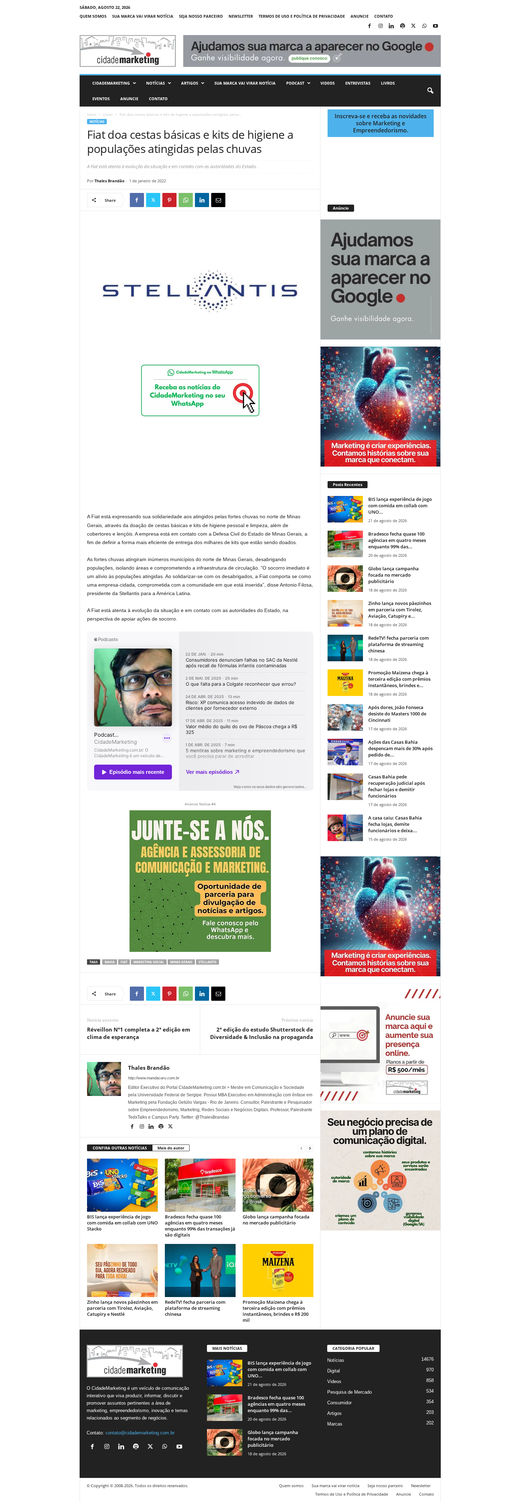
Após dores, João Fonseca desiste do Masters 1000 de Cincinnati (397, 713)
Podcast (295, 83)
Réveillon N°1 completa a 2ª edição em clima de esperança (138, 1033)
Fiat (124, 962)
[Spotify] (402, 26)
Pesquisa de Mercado (349, 1392)
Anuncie (360, 16)
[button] (430, 91)
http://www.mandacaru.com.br (153, 1078)
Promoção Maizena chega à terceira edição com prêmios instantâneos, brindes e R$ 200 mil (275, 1311)
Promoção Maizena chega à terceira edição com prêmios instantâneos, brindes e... (399, 679)
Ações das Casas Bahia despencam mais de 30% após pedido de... (400, 748)
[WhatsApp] (424, 26)
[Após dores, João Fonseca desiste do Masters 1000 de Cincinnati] (345, 717)
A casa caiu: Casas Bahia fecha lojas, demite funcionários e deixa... (395, 824)
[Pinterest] (169, 200)
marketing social (148, 962)
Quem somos (93, 16)
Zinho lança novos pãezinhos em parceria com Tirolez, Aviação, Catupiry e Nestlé (122, 1308)
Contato (383, 16)
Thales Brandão (109, 180)
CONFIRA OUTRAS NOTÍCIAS (120, 1147)
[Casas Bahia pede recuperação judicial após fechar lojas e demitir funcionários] (345, 786)
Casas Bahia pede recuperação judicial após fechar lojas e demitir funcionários (396, 786)
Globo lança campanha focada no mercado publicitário (276, 1219)
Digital (333, 1370)
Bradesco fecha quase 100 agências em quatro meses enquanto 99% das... (397, 540)
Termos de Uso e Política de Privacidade (302, 16)
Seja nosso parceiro (201, 16)
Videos (327, 83)
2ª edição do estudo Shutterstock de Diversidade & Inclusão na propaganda (261, 1033)
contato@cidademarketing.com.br (139, 1432)
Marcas (334, 1424)
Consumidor (339, 1402)
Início (91, 114)
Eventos (101, 98)
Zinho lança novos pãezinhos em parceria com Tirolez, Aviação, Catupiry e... (399, 609)
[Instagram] (380, 26)
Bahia (110, 962)
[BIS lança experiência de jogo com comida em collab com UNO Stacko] (122, 1185)
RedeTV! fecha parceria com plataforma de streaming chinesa (195, 1308)
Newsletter (241, 16)
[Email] (218, 200)
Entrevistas (357, 83)
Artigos (189, 83)
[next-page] (309, 1148)
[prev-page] (301, 1148)
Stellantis (207, 962)
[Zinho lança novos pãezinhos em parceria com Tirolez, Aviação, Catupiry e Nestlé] (122, 1270)
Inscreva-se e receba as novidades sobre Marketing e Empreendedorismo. (381, 123)
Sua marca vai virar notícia (142, 16)
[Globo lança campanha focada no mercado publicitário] (278, 1185)
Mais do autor (170, 1147)
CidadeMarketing (111, 83)
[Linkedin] (391, 26)
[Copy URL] (251, 200)
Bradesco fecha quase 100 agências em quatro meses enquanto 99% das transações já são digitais (200, 1225)
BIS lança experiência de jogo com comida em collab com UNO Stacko (122, 1222)
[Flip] (234, 200)
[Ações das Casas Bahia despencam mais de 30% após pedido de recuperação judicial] (345, 752)
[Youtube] (435, 26)
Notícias (155, 83)
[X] (413, 26)
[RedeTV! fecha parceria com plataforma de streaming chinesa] (200, 1270)
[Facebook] (369, 26)
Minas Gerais (181, 962)
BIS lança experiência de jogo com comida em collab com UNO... (400, 505)
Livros (388, 83)
